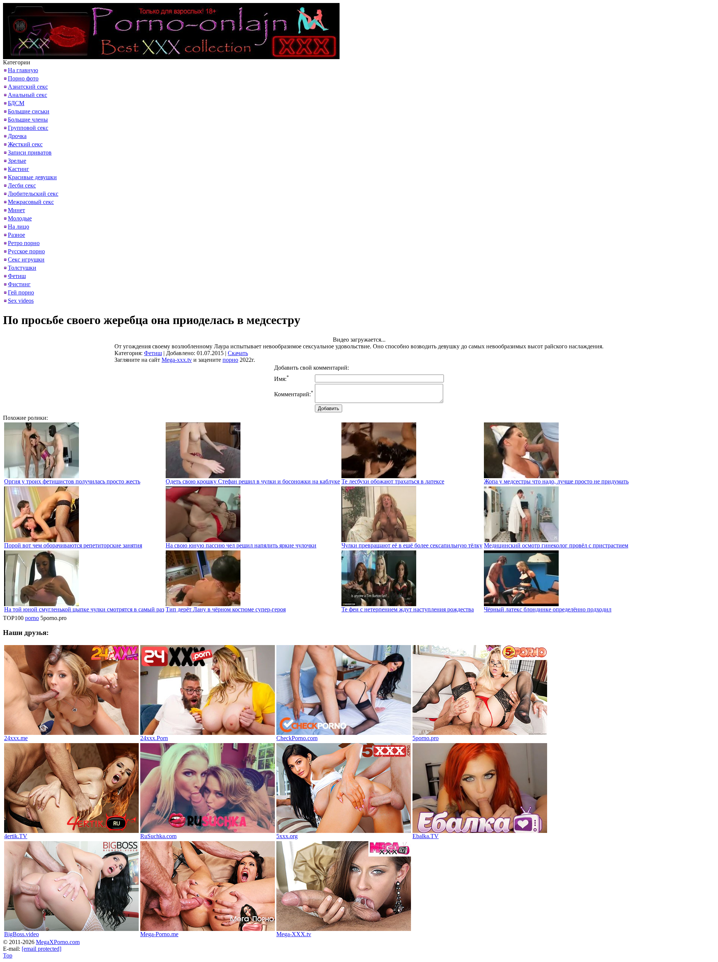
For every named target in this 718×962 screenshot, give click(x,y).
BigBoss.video (21, 934)
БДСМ (16, 103)
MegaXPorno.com (58, 942)
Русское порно (26, 251)
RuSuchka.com (158, 836)
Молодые (20, 218)
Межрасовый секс (31, 202)
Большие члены (28, 119)
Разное (16, 235)
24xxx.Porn (154, 738)
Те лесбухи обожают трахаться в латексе (392, 481)
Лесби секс (22, 185)
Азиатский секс (28, 86)
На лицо (18, 226)
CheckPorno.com (296, 738)
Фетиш (17, 276)
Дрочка (17, 136)
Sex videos (21, 300)
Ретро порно (24, 243)
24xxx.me (16, 738)
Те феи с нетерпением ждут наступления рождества (407, 609)
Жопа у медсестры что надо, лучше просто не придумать (556, 481)
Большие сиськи (28, 111)
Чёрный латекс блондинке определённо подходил (547, 609)
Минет (16, 210)
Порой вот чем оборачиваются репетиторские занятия (73, 545)
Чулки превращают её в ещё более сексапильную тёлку (411, 545)
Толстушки (22, 268)
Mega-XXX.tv (293, 934)
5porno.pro (425, 738)
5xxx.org (287, 836)
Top (7, 955)
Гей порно (21, 292)
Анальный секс (27, 95)
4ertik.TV (15, 836)
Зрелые (17, 161)
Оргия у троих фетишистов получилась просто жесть (72, 481)
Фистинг (19, 284)
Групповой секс (28, 128)
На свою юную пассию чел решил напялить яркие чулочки (241, 545)
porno (32, 618)
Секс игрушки (26, 259)
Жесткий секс (25, 144)
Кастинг (18, 169)
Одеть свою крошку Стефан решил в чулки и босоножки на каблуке (253, 481)
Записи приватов (30, 152)
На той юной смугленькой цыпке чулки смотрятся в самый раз (84, 609)
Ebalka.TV (425, 836)
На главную (23, 70)
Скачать (238, 353)
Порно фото (23, 78)
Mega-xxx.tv (177, 360)
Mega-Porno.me (159, 934)
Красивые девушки (32, 177)
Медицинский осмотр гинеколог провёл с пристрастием (556, 545)
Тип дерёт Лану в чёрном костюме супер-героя (226, 609)
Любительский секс (33, 193)
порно (230, 360)
